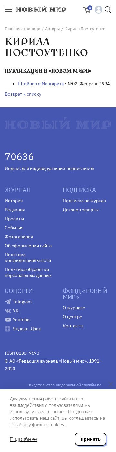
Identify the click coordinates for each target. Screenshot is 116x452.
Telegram (22, 302)
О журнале (74, 308)
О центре (72, 317)
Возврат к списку (23, 94)
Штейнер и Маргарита (41, 84)
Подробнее (23, 439)
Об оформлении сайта (28, 246)
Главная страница (22, 29)
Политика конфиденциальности (28, 257)
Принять (91, 439)
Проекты (14, 218)
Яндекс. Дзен (27, 329)
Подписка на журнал (84, 200)
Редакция (15, 209)
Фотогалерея (19, 237)
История (14, 200)
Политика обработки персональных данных (28, 272)
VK (16, 311)
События (14, 228)
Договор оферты (81, 209)
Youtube (21, 320)
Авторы (52, 29)
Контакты (73, 326)
